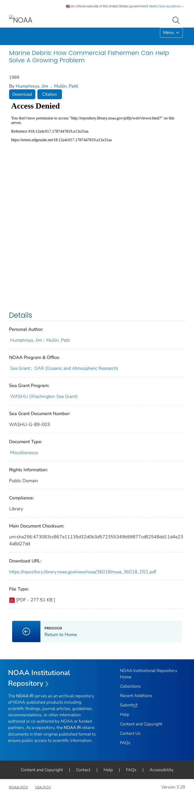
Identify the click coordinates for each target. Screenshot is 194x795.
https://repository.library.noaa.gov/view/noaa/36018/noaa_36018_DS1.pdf (82, 572)
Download (22, 94)
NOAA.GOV (18, 787)
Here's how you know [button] (165, 6)
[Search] (177, 20)
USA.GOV (43, 787)
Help (124, 714)
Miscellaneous (24, 453)
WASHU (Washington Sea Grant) (44, 396)
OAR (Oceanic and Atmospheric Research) (76, 368)
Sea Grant (20, 368)
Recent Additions (136, 696)
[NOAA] (20, 20)
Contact (83, 770)
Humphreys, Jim (32, 86)
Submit (126, 705)
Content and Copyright (141, 724)
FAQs (125, 743)
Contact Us (130, 733)
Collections (130, 686)
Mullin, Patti (66, 86)
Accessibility (162, 770)
